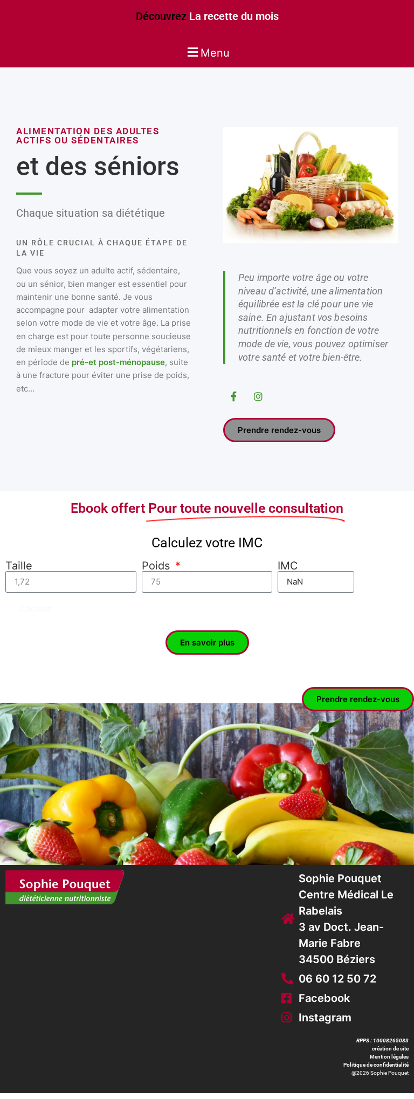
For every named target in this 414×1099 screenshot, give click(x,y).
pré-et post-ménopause (118, 362)
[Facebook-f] (234, 396)
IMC (288, 565)
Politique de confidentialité (376, 1065)
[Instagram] (259, 396)
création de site (390, 1049)
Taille (18, 565)
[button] (207, 52)
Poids (157, 565)
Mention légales (389, 1057)
